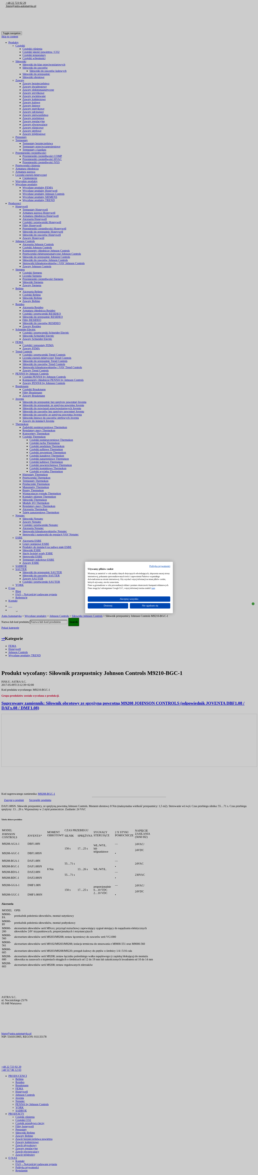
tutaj (153, 588)
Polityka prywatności (159, 566)
